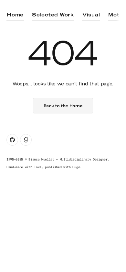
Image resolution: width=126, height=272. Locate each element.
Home (15, 15)
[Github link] (12, 140)
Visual (91, 15)
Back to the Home (63, 105)
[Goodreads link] (26, 140)
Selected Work (53, 15)
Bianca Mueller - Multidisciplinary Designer (67, 159)
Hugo (76, 167)
